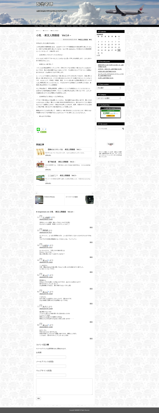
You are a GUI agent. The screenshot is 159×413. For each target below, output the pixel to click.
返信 (91, 227)
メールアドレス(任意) (44, 361)
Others (81, 26)
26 (108, 50)
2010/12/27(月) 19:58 (46, 308)
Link (85, 26)
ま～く (45, 260)
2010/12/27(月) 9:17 (46, 232)
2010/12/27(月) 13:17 (46, 247)
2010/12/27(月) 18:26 (46, 277)
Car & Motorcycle (60, 26)
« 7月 (98, 55)
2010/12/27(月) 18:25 (46, 262)
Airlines (46, 26)
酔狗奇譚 (77, 410)
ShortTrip (52, 26)
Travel (41, 26)
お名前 (38, 352)
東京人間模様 (84, 39)
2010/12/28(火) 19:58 (46, 327)
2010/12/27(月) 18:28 (46, 294)
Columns (75, 26)
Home (36, 26)
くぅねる (46, 217)
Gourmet (69, 26)
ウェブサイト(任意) (44, 370)
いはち (45, 245)
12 (108, 44)
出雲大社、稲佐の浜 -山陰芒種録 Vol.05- (110, 69)
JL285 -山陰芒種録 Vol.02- (106, 78)
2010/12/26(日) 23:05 (46, 219)
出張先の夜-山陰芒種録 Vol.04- (107, 71)
